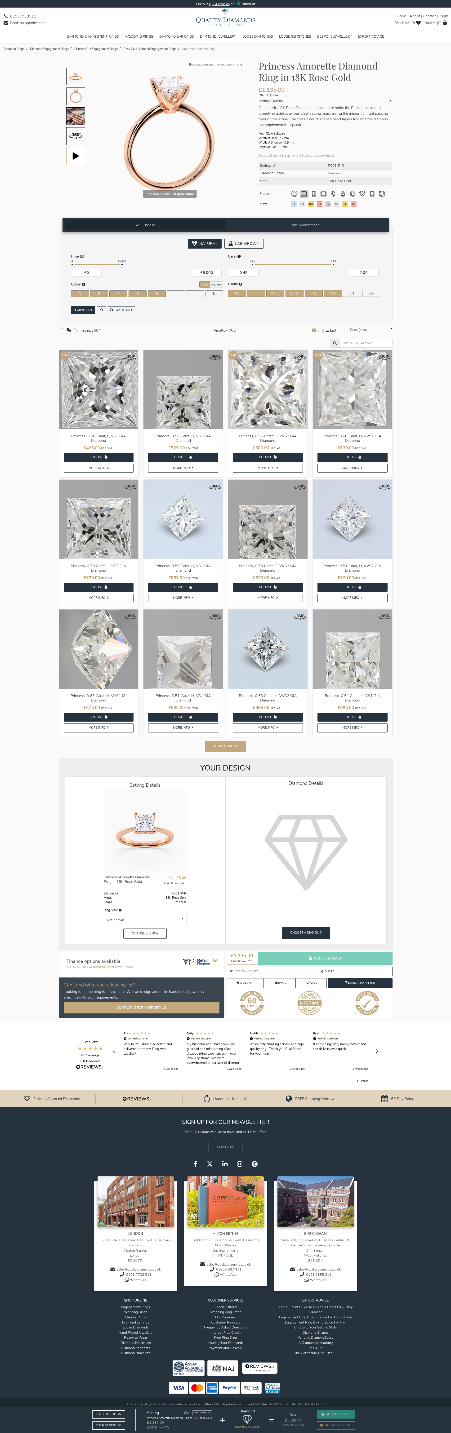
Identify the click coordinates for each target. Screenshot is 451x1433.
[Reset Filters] (101, 310)
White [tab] (204, 284)
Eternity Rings (135, 1317)
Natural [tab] (208, 243)
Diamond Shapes (316, 1332)
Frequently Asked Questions (225, 1327)
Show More (223, 746)
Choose (96, 457)
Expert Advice (371, 36)
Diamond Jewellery (218, 36)
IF (256, 293)
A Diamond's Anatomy (316, 1342)
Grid (320, 330)
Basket (433, 23)
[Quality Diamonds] (225, 19)
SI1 (352, 293)
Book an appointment (27, 23)
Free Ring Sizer (225, 1337)
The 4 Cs (315, 1347)
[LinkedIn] (224, 1164)
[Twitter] (210, 1164)
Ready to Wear (135, 1337)
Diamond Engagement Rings (93, 36)
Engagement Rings (135, 1307)
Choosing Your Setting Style (315, 1327)
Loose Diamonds (257, 36)
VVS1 (275, 293)
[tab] (145, 225)
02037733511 (22, 16)
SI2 (371, 293)
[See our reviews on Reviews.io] (137, 1098)
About (415, 16)
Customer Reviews (225, 1322)
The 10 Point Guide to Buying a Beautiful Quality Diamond (316, 1310)
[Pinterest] (254, 1164)
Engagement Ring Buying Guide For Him (315, 1322)
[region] (245, 1051)
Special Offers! (225, 1307)
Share (329, 971)
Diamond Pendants (135, 1347)
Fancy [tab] (375, 284)
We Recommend (306, 225)
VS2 (333, 293)
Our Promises (225, 1317)
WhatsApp (138, 1279)
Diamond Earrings (176, 36)
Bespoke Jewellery (334, 36)
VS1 (313, 293)
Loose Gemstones (295, 36)
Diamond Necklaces (136, 1342)
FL (237, 293)
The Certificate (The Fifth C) (315, 1352)
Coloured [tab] (216, 284)
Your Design (106, 1425)
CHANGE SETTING (145, 933)
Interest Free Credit (226, 1332)
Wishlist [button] (405, 22)
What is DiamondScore (315, 1337)
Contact (429, 16)
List (333, 330)
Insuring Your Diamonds (225, 1342)
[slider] (72, 264)
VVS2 (294, 293)
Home (402, 16)
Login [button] (443, 16)
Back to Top (106, 1414)
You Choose (145, 225)
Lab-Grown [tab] (246, 243)
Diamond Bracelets (135, 1352)
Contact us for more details (141, 1008)
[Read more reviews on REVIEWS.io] (90, 1067)
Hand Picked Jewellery (135, 1332)
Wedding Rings (139, 36)
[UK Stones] (68, 330)
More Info (97, 468)
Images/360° (89, 330)
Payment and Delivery (225, 1347)
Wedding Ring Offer (225, 1312)
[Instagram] (239, 1164)
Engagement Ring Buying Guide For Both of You (315, 1317)
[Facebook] (195, 1164)
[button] (120, 910)
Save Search (123, 310)
